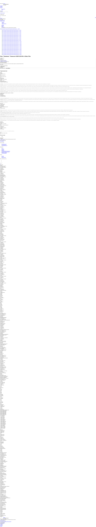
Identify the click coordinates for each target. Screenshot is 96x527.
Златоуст (3, 156)
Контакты (3, 150)
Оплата (1, 6)
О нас (1, 7)
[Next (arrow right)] (1, 163)
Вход (2, 9)
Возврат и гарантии (4, 152)
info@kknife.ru (2, 141)
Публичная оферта (4, 153)
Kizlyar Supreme (4, 157)
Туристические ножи (4, 145)
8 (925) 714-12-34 (2, 20)
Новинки (3, 22)
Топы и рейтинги (4, 23)
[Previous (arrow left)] (0, 163)
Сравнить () (9, 521)
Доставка (1, 5)
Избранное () (6, 521)
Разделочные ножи (4, 144)
